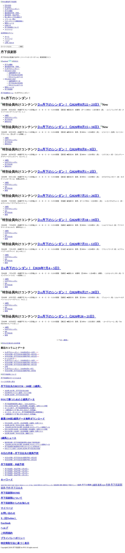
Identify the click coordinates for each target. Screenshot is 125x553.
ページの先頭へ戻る (8, 381)
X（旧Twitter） (9, 518)
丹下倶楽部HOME (10, 493)
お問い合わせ (9, 43)
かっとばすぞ (9, 358)
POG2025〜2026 (10, 71)
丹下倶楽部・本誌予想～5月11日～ (17, 475)
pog (6, 186)
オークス (26, 485)
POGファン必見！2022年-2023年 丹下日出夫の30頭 (22, 448)
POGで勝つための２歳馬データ (18, 399)
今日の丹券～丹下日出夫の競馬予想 (19, 453)
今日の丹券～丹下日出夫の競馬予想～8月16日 (21, 362)
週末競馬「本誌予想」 (12, 15)
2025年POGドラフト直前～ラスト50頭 (18, 393)
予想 (8, 488)
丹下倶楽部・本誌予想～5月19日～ (17, 469)
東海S (5, 485)
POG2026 (8, 5)
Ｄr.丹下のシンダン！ (12, 9)
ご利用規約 (7, 533)
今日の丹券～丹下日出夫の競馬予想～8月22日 (21, 356)
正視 (6, 366)
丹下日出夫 (8, 119)
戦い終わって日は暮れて (13, 17)
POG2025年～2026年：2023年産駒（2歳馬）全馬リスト (24, 431)
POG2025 (8, 7)
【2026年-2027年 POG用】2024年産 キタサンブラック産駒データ (27, 427)
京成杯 (12, 485)
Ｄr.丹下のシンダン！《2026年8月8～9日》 (67, 149)
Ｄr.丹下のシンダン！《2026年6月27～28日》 (69, 292)
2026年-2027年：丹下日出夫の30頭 (17, 390)
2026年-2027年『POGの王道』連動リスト (19, 425)
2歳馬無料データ (14, 73)
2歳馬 (7, 115)
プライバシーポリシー (13, 538)
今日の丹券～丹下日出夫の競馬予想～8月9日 (20, 371)
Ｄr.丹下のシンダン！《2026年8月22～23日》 (69, 104)
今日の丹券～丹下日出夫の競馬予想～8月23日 (21, 354)
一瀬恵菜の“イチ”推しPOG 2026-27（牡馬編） (21, 414)
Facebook (5, 523)
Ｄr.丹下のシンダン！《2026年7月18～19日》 (69, 220)
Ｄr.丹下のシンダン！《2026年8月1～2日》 (67, 171)
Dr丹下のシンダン (11, 117)
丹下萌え (31, 485)
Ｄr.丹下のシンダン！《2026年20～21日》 (66, 316)
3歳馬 (79, 485)
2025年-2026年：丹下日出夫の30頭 (17, 395)
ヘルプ (7, 41)
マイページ (8, 29)
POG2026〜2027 (10, 79)
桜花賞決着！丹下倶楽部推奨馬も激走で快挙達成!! (22, 442)
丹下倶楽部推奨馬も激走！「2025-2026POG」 (21, 404)
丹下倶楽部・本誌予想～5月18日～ (17, 471)
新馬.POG (8, 121)
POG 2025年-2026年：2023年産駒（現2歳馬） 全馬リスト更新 (26, 429)
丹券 (108, 485)
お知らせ (8, 25)
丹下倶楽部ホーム (7, 93)
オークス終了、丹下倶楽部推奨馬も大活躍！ (20, 408)
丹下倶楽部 (8, 89)
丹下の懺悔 (8, 11)
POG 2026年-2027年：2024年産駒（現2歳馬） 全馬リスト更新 (26, 406)
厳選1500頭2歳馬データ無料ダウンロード (23, 418)
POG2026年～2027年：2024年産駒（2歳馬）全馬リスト (24, 423)
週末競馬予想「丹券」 (12, 13)
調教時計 (65, 485)
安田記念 (21, 485)
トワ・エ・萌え (10, 19)
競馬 (3, 488)
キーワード (7, 479)
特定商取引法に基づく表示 (15, 543)
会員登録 (4, 33)
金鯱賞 (2, 485)
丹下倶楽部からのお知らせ (15, 503)
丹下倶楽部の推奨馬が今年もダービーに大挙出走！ (23, 446)
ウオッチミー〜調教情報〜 (14, 21)
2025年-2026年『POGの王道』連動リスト (19, 433)
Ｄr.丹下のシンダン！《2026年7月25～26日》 (69, 195)
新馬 (6, 190)
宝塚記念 (17, 485)
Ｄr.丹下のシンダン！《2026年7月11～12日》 (68, 244)
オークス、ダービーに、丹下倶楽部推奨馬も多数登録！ (24, 412)
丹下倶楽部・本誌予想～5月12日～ (17, 473)
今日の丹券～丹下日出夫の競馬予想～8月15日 (21, 364)
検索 (21, 46)
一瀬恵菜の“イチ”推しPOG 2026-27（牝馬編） (21, 410)
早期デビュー (72, 485)
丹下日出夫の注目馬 (16, 75)
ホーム (7, 36)
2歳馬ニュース (8, 438)
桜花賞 (9, 485)
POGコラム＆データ (16, 77)
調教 (60, 485)
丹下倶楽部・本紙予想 (12, 464)
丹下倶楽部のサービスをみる (11, 378)
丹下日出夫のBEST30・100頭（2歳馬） (21, 386)
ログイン (10, 33)
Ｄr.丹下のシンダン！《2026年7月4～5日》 (31, 268)
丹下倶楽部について (12, 27)
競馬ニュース (9, 23)
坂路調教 (56, 485)
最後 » (66, 340)
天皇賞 (35, 485)
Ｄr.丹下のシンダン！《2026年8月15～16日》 (69, 127)
